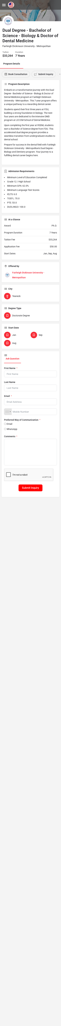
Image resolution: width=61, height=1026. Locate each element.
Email (7, 396)
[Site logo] (11, 5)
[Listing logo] (8, 21)
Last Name (9, 382)
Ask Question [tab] (12, 358)
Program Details (11, 63)
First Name (9, 368)
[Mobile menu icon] (4, 5)
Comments (9, 436)
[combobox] (8, 412)
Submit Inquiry (30, 487)
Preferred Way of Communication (21, 420)
